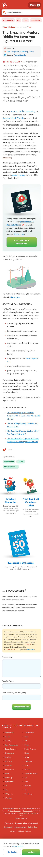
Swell (21, 816)
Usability (27, 786)
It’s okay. (31, 852)
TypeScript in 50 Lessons (21, 563)
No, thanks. (12, 852)
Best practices (29, 733)
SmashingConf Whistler (13, 118)
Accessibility (8, 20)
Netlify (27, 813)
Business (8, 737)
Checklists (8, 741)
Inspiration (28, 761)
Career (26, 737)
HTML (26, 757)
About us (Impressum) (30, 823)
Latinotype (24, 818)
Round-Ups (9, 778)
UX (18, 20)
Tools (26, 782)
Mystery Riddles (28, 51)
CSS (25, 20)
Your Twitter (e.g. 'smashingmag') (14, 693)
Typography (9, 782)
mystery (15, 111)
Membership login (20, 827)
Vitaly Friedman (9, 27)
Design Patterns (10, 749)
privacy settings (17, 846)
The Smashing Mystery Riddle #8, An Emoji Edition (22, 425)
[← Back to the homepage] (4, 5)
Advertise (13, 831)
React (7, 774)
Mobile (26, 765)
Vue (25, 790)
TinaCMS (33, 813)
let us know (31, 650)
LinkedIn (22, 55)
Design (18, 51)
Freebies (8, 757)
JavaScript (35, 20)
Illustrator (8, 761)
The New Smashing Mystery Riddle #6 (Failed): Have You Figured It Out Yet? (23, 440)
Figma (26, 753)
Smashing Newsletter (10, 500)
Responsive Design (30, 774)
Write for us (9, 823)
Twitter (16, 55)
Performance (9, 769)
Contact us (18, 823)
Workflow (8, 798)
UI (6, 786)
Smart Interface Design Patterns (20, 223)
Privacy (27, 769)
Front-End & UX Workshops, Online (31, 502)
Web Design (11, 51)
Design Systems (30, 749)
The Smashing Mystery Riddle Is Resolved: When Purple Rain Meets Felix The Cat (23, 416)
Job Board (21, 831)
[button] (38, 12)
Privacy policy (8, 827)
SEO (25, 778)
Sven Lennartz (27, 811)
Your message (7, 657)
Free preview (19, 234)
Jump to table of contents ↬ (22, 242)
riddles (22, 111)
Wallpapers (9, 794)
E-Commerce (9, 753)
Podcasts (28, 831)
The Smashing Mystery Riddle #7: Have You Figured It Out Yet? (23, 432)
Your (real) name (8, 681)
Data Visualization (11, 745)
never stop (30, 111)
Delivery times (32, 827)
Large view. (15, 297)
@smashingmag (18, 175)
